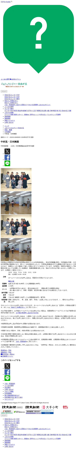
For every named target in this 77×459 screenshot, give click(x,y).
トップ (7, 126)
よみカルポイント (44, 105)
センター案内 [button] (9, 108)
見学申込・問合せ (8, 354)
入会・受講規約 (10, 105)
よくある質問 (9, 106)
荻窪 (15, 110)
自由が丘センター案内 (12, 99)
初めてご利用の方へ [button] (11, 101)
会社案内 (8, 387)
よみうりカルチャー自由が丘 (14, 128)
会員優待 (35, 105)
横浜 (54, 110)
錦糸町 (24, 110)
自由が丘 (65, 110)
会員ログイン (16, 79)
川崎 (51, 110)
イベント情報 (9, 114)
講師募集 (8, 118)
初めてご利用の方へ (11, 103)
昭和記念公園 (41, 110)
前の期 (12, 281)
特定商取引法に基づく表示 (14, 397)
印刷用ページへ (7, 356)
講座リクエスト (10, 120)
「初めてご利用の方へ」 (18, 307)
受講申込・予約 (6, 350)
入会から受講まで (21, 105)
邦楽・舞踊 (8, 130)
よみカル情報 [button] (9, 112)
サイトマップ (9, 399)
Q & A (30, 105)
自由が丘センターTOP (12, 97)
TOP (2, 2)
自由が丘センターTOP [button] (12, 95)
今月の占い (43, 114)
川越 (69, 110)
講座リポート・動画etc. (21, 114)
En (5, 2)
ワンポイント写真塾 (54, 114)
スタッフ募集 (9, 391)
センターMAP (9, 110)
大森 (47, 110)
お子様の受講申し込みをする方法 (27, 313)
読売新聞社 (8, 393)
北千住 (29, 110)
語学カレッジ (34, 114)
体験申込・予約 (6, 352)
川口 (59, 110)
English (8, 2)
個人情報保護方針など (12, 395)
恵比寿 (19, 110)
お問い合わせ (9, 122)
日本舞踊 (8, 132)
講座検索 (8, 116)
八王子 (34, 110)
